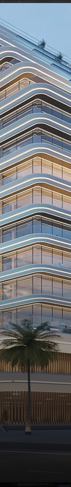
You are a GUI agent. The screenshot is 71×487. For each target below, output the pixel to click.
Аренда (11, 1)
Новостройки (19, 1)
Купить (7, 1)
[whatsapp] (52, 1)
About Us (36, 1)
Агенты (32, 1)
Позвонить (61, 1)
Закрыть (51, 484)
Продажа (15, 1)
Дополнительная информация (37, 485)
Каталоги (28, 1)
